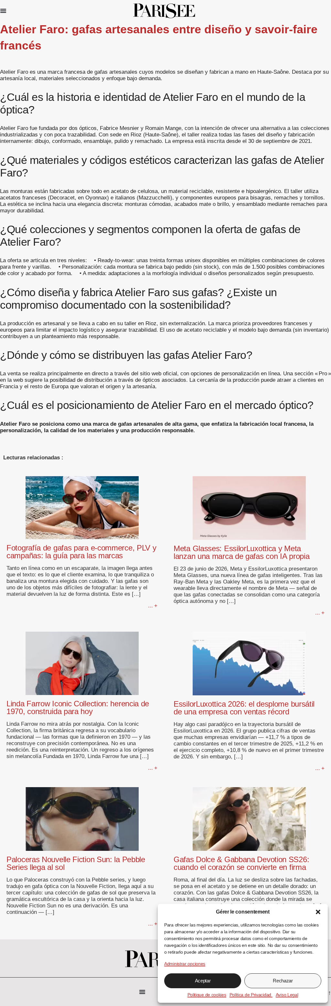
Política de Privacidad (251, 994)
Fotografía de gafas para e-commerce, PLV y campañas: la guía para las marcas (81, 551)
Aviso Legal (287, 994)
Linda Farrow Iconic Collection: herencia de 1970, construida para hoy (77, 707)
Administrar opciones (184, 963)
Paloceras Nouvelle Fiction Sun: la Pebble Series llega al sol (75, 863)
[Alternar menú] (3, 10)
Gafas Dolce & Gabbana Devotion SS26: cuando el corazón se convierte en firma (241, 863)
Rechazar (283, 980)
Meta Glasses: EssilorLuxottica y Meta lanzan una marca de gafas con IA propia (241, 552)
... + (152, 606)
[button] (318, 912)
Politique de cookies (206, 994)
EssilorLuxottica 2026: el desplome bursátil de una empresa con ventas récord (244, 708)
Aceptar (203, 980)
